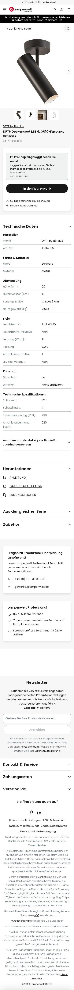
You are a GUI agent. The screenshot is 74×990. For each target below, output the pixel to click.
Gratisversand (20, 920)
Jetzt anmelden (19, 176)
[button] (68, 71)
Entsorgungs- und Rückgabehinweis (45, 825)
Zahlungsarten (17, 776)
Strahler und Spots (19, 28)
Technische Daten (20, 226)
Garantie (42, 876)
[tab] (37, 226)
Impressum (15, 825)
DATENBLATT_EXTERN (25, 486)
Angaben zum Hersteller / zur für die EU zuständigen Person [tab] (30, 442)
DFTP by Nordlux (13, 126)
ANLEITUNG (17, 477)
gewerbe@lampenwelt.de (32, 587)
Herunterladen (17, 468)
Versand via (14, 789)
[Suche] (55, 9)
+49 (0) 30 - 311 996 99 (60, 2)
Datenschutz (57, 820)
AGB (45, 820)
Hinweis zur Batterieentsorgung (38, 831)
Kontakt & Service (20, 764)
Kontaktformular (30, 746)
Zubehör (11, 524)
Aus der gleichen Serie (24, 511)
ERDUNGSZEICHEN (22, 495)
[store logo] (22, 9)
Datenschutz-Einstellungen (25, 820)
